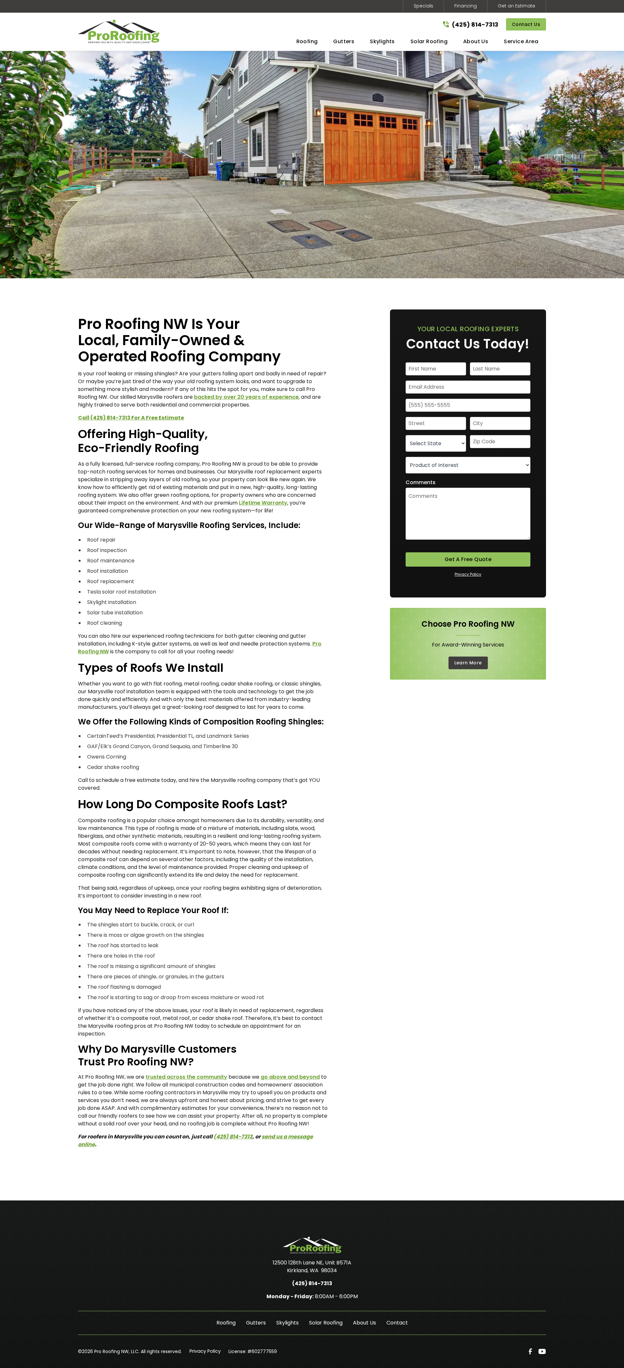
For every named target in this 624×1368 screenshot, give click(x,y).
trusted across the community (186, 1077)
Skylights (287, 1322)
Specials (423, 6)
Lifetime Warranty (263, 503)
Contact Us (526, 24)
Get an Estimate (516, 6)
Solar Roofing (326, 1322)
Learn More (468, 662)
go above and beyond (290, 1077)
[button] (307, 43)
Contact (397, 1322)
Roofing (226, 1322)
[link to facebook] (530, 1351)
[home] (118, 32)
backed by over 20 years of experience (246, 397)
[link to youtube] (542, 1351)
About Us (364, 1322)
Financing (465, 6)
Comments (421, 482)
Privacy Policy (468, 574)
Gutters (256, 1322)
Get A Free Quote (468, 559)
